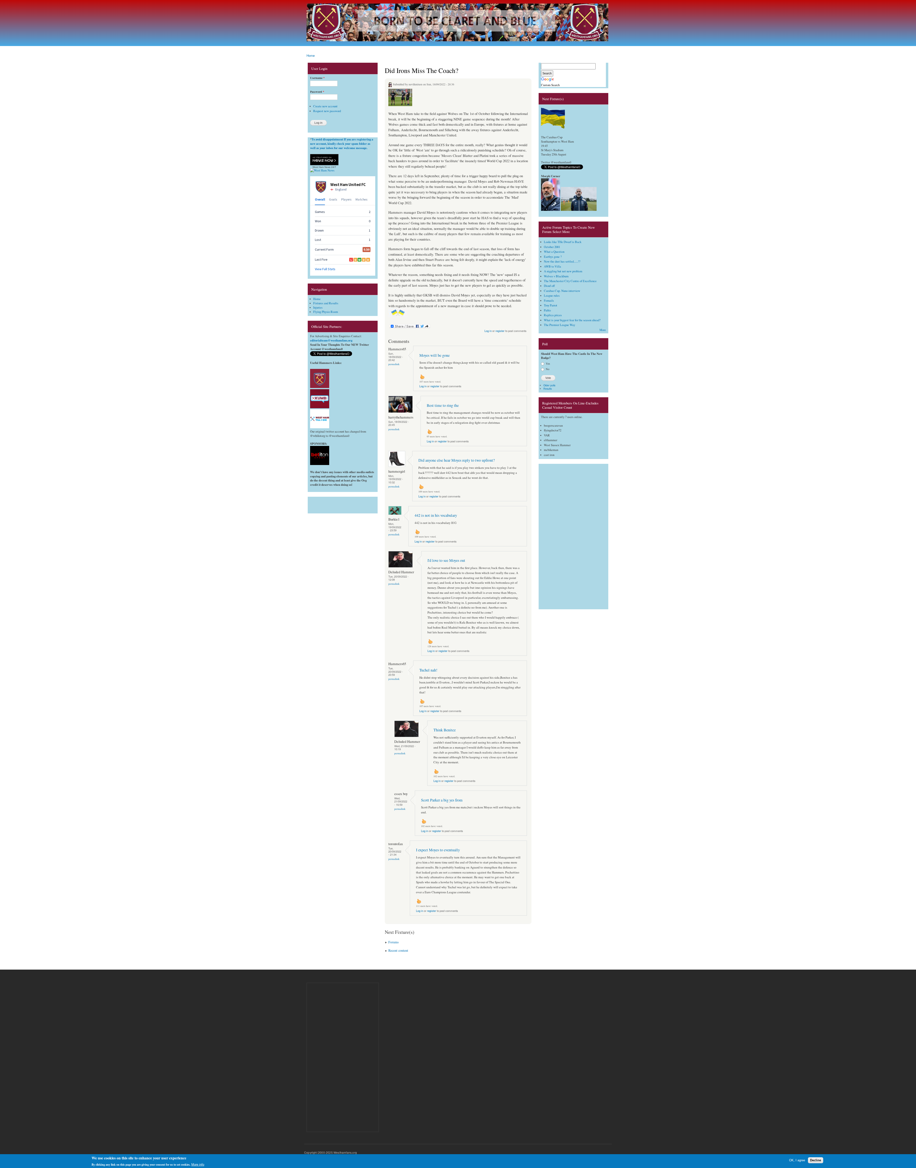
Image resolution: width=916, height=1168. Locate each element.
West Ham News (321, 167)
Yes (548, 363)
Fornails (549, 301)
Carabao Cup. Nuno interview (562, 291)
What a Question (554, 252)
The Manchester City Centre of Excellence (570, 281)
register (500, 331)
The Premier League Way (559, 325)
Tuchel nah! (428, 670)
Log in (488, 331)
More (602, 330)
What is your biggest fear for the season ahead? (572, 320)
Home (311, 55)
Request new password (327, 111)
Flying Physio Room (325, 312)
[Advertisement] (342, 504)
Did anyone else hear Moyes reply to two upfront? (456, 460)
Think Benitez (444, 730)
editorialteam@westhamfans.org (331, 340)
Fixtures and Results (325, 303)
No (547, 369)
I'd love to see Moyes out (446, 560)
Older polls (549, 385)
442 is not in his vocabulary (436, 515)
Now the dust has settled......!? (562, 261)
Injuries (318, 307)
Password (317, 92)
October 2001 (552, 247)
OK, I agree (797, 1160)
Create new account (325, 106)
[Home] (458, 23)
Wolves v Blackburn (556, 276)
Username (317, 78)
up (422, 377)
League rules (552, 296)
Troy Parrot (550, 305)
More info (197, 1164)
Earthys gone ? (553, 257)
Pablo (547, 310)
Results (547, 388)
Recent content (398, 950)
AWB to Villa (552, 266)
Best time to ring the (443, 405)
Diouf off (549, 286)
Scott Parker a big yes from (442, 800)
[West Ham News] (322, 170)
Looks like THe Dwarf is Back (562, 242)
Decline (815, 1160)
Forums (393, 942)
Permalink (394, 364)
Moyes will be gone (434, 355)
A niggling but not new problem (563, 271)
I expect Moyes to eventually (438, 850)
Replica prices (553, 315)
